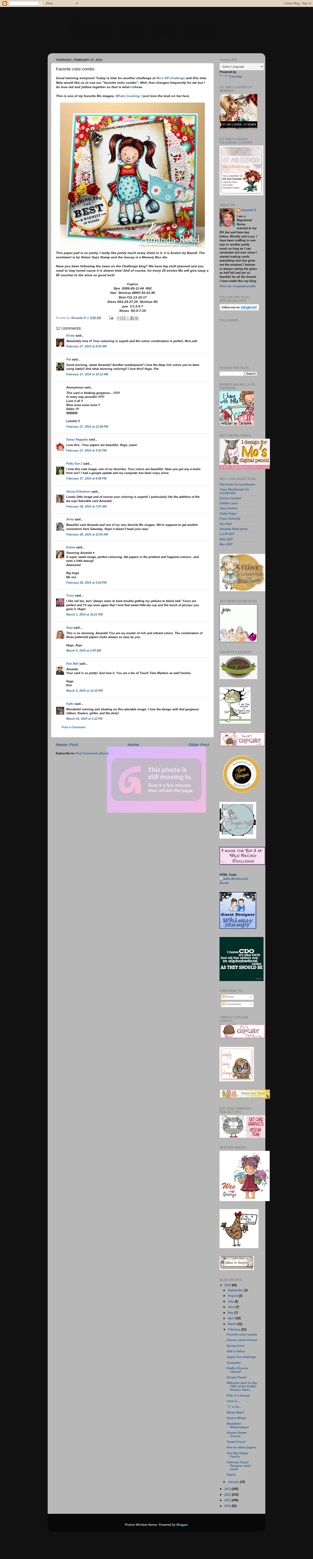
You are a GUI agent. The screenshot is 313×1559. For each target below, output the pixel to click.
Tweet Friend (236, 1442)
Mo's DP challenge (170, 78)
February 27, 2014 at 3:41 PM (86, 450)
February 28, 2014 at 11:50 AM (87, 534)
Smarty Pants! (237, 1377)
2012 (228, 1494)
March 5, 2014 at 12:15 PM (84, 690)
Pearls (231, 1474)
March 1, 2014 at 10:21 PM (84, 614)
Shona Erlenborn (78, 491)
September (236, 1290)
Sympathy (234, 1362)
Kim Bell (72, 663)
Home (133, 744)
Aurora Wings (236, 1418)
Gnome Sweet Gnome (236, 1434)
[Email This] (119, 318)
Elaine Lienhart (230, 498)
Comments (233, 1004)
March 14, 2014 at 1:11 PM (84, 718)
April (232, 1318)
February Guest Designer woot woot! (238, 1466)
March (232, 1324)
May (231, 1312)
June (232, 1307)
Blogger (181, 1524)
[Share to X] (128, 318)
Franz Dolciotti (230, 518)
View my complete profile (238, 286)
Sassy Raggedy (77, 439)
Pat (68, 359)
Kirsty (70, 335)
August (233, 1295)
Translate (235, 76)
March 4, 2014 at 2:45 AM (83, 650)
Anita (70, 519)
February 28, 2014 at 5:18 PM (86, 582)
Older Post (198, 744)
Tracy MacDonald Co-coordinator (235, 491)
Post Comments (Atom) (92, 753)
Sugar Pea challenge (241, 1357)
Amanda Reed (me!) (233, 529)
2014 (228, 1285)
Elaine (70, 547)
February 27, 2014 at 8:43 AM (86, 346)
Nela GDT (226, 539)
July (231, 1301)
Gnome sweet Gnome (242, 1340)
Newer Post (67, 744)
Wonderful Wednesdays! (238, 1425)
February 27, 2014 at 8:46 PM (86, 478)
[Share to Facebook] (132, 318)
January (234, 1482)
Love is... (233, 1401)
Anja (69, 627)
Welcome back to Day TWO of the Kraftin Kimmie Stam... (242, 1386)
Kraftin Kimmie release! (237, 1370)
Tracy (70, 595)
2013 (228, 1489)
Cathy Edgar (228, 513)
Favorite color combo (242, 1334)
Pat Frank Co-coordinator (237, 484)
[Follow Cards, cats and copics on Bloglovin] (239, 309)
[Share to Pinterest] (136, 318)
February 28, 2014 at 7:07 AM (86, 506)
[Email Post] (111, 318)
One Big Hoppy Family (237, 1455)
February (234, 1329)
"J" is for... (234, 1406)
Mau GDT (226, 544)
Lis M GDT (227, 534)
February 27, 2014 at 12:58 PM (87, 426)
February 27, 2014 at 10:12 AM (87, 374)
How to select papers (241, 1447)
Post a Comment (73, 727)
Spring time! (235, 1345)
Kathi (70, 704)
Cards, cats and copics (142, 28)
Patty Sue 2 (74, 463)
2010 (228, 1506)
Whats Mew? (235, 1412)
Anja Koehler (229, 508)
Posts (229, 996)
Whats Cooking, (127, 96)
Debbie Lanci (229, 503)
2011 (228, 1500)
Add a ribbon (236, 1351)
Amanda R (248, 210)
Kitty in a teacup (238, 1395)
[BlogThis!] (123, 318)
